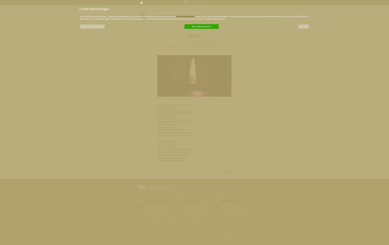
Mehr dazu (303, 27)
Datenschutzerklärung (185, 16)
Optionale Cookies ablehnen (92, 27)
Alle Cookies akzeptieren (201, 27)
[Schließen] (194, 2)
